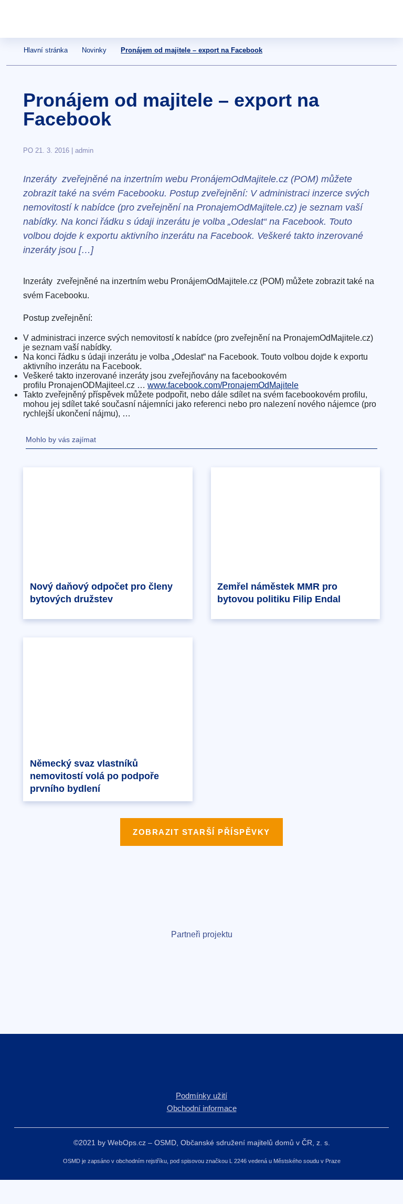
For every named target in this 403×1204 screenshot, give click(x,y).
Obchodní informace (202, 1108)
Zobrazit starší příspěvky (201, 832)
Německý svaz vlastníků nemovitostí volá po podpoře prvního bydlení (94, 776)
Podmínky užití (201, 1095)
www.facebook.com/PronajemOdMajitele (223, 385)
